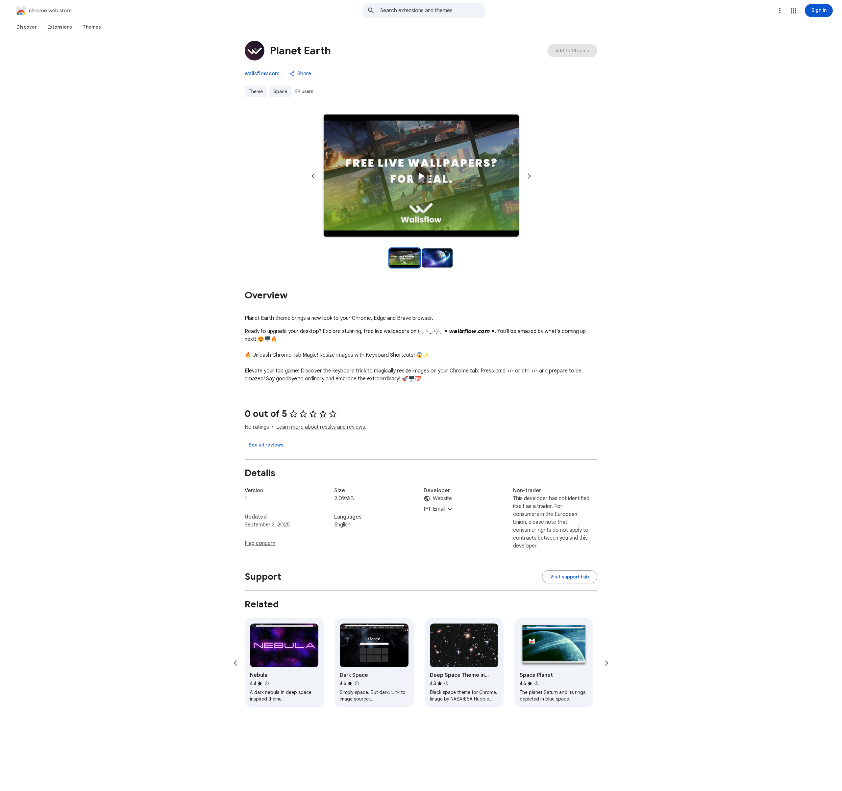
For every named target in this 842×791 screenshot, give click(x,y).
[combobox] (432, 10)
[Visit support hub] (569, 577)
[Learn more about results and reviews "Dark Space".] (356, 683)
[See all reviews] (266, 445)
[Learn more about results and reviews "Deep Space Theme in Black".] (446, 683)
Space (280, 91)
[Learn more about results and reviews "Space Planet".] (536, 683)
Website (442, 498)
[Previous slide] (313, 176)
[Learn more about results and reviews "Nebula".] (266, 683)
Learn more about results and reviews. (321, 427)
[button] (793, 10)
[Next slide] (529, 176)
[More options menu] (779, 10)
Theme (256, 91)
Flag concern (260, 543)
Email (439, 509)
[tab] (26, 27)
